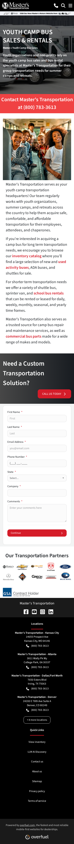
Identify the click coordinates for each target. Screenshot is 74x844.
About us (37, 771)
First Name (14, 412)
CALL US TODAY (51, 394)
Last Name (14, 427)
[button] (56, 5)
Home (6, 48)
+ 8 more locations (37, 720)
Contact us (37, 761)
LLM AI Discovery (37, 752)
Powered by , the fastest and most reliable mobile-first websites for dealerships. (37, 827)
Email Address (16, 442)
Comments (14, 501)
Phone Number (17, 457)
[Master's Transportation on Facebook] (24, 611)
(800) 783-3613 (40, 646)
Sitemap (37, 781)
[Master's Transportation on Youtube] (33, 611)
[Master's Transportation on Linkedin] (49, 611)
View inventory (37, 742)
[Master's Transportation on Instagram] (41, 611)
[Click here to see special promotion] (37, 13)
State (11, 472)
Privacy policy (37, 791)
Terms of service (37, 801)
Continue (16, 533)
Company (14, 486)
